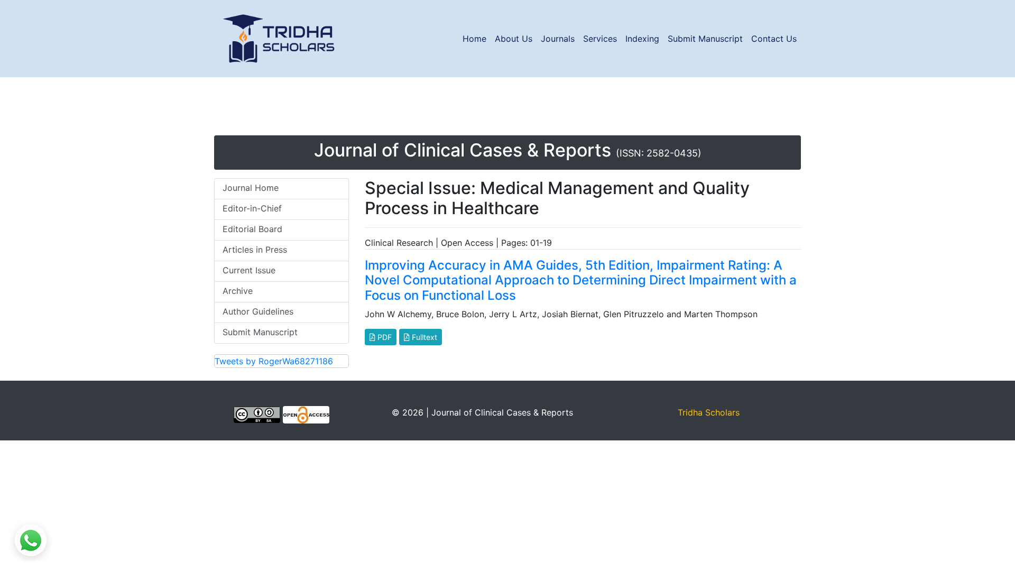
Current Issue (249, 270)
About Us (513, 38)
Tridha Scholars (709, 412)
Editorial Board (252, 229)
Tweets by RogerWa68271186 (274, 361)
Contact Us (774, 38)
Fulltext (423, 337)
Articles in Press (255, 249)
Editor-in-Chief (252, 208)
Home (474, 38)
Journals (558, 38)
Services (600, 38)
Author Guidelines (258, 311)
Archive (238, 291)
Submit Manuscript (705, 38)
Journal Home (251, 187)
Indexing (642, 38)
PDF (383, 337)
